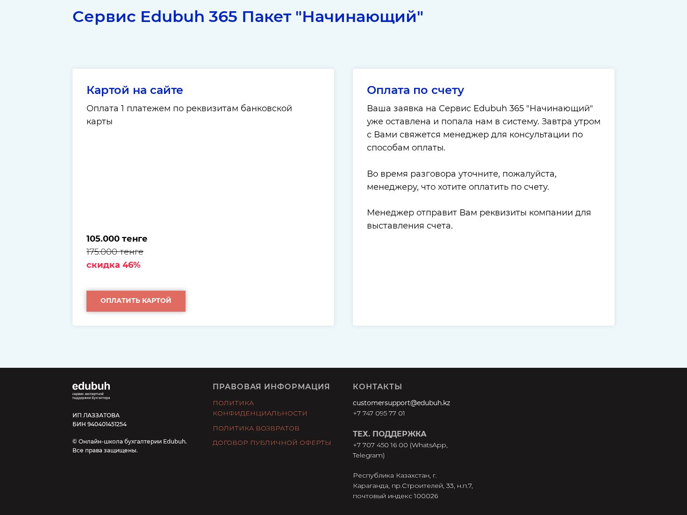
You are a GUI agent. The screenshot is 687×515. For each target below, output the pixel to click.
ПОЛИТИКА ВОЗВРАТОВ (256, 428)
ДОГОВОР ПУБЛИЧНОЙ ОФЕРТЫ (272, 442)
